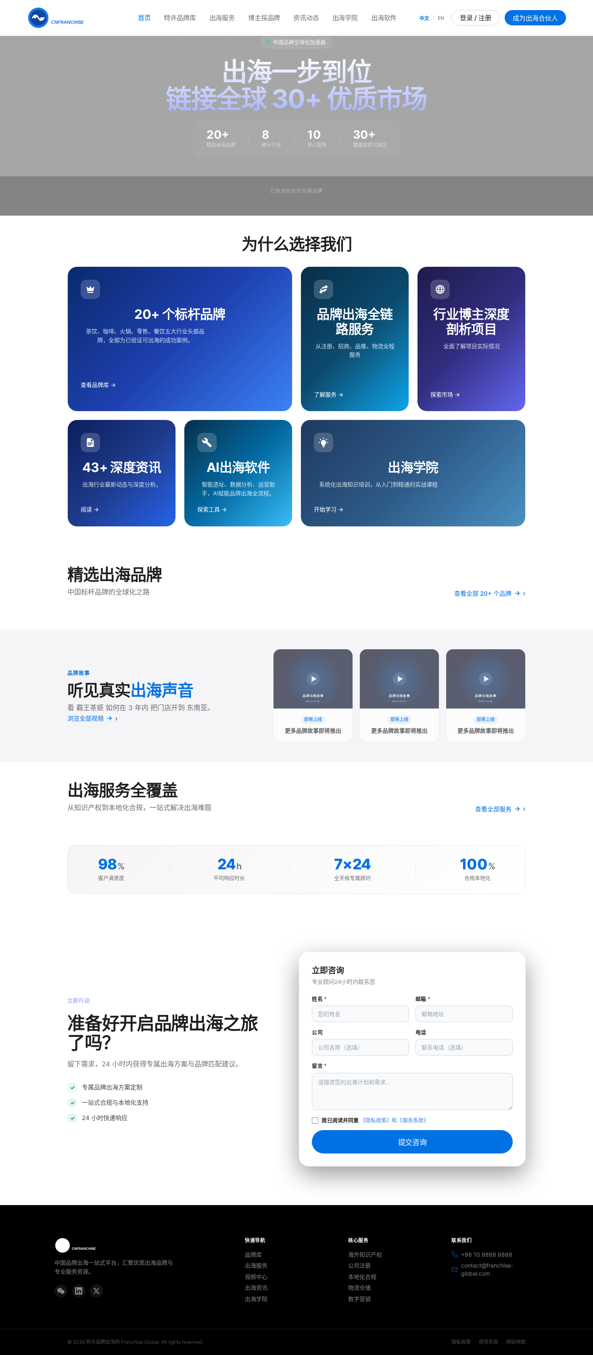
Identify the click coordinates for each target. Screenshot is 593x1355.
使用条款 (488, 1342)
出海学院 (345, 18)
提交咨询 (412, 1142)
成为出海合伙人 (535, 18)
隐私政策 (461, 1342)
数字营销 (359, 1298)
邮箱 (423, 998)
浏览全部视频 (85, 718)
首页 (144, 18)
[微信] (60, 1290)
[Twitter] (96, 1290)
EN (441, 18)
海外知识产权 (365, 1254)
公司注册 (359, 1265)
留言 (319, 1065)
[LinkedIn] (78, 1290)
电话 (421, 1032)
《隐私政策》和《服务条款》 (394, 1120)
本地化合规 (362, 1276)
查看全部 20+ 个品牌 (483, 593)
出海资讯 (256, 1287)
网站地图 (516, 1342)
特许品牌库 (180, 18)
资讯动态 (306, 18)
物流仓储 (359, 1287)
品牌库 (253, 1254)
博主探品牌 (264, 18)
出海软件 (384, 18)
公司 (317, 1032)
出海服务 (222, 18)
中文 (424, 18)
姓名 (319, 998)
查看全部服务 (493, 809)
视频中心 (256, 1276)
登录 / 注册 (475, 18)
